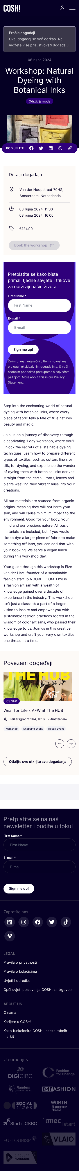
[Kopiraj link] (70, 148)
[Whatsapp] (60, 148)
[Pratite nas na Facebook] (37, 922)
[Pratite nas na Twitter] (52, 922)
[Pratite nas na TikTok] (66, 922)
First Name (17, 296)
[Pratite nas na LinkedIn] (9, 922)
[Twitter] (41, 148)
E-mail (14, 318)
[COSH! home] (12, 8)
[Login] (62, 8)
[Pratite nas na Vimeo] (9, 936)
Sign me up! (23, 349)
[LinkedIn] (51, 148)
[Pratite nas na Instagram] (23, 922)
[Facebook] (31, 148)
